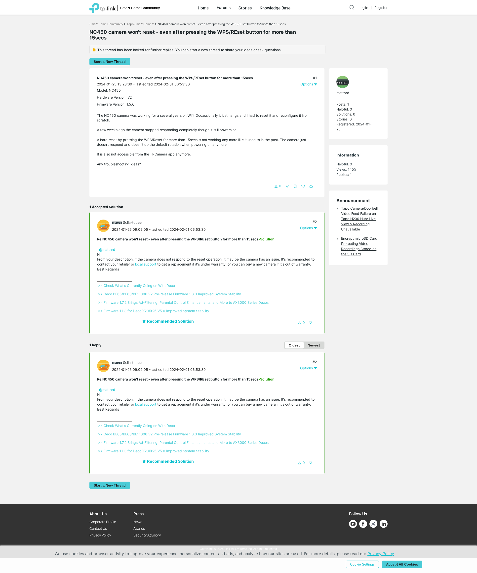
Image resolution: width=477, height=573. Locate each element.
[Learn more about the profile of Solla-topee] (104, 225)
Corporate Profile (102, 522)
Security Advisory (147, 535)
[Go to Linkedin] (384, 524)
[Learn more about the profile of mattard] (355, 82)
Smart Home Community (106, 24)
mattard (342, 93)
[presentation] (103, 226)
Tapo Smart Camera (140, 24)
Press (138, 513)
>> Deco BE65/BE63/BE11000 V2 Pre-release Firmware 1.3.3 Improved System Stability (169, 294)
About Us (98, 513)
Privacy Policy (100, 535)
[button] (203, 7)
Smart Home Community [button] (140, 8)
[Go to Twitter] (373, 524)
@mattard (107, 249)
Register (381, 7)
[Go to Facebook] (363, 524)
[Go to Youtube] (353, 524)
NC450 (115, 90)
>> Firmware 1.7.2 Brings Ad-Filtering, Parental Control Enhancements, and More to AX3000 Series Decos (183, 302)
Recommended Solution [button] (170, 321)
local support (145, 264)
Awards (139, 528)
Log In (363, 7)
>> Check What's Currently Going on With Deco (136, 285)
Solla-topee (132, 222)
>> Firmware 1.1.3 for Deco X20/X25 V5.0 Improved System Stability (153, 311)
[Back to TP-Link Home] (102, 7)
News (137, 522)
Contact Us (98, 528)
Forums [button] (224, 7)
